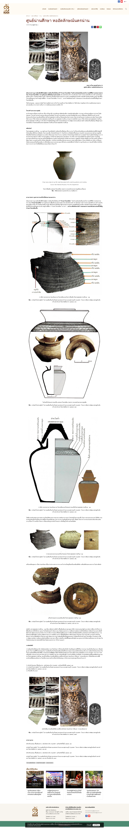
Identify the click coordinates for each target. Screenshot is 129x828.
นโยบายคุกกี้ (38, 825)
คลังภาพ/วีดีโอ (94, 9)
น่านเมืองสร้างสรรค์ (52, 9)
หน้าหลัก (44, 9)
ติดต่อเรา (109, 9)
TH (125, 1)
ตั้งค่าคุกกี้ (89, 825)
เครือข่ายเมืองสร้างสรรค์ (82, 9)
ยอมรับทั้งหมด (96, 825)
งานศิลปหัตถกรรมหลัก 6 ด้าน (67, 9)
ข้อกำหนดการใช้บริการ (118, 9)
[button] (126, 9)
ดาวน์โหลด (102, 9)
